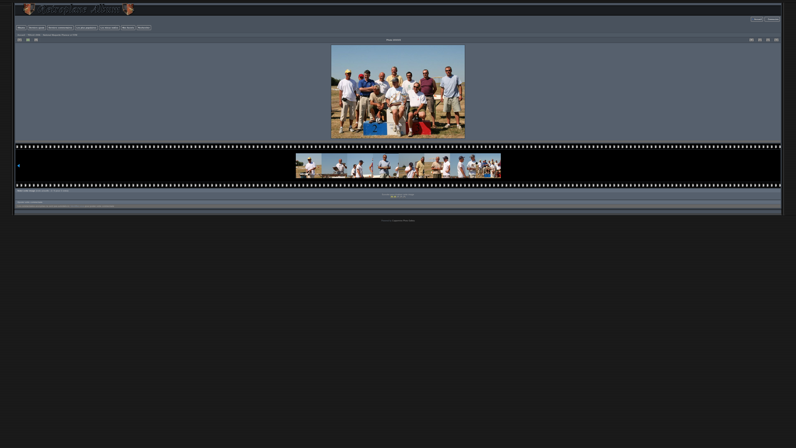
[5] (404, 197)
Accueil (758, 19)
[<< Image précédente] (760, 40)
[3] (398, 197)
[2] (395, 197)
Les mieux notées (109, 28)
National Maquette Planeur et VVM (60, 35)
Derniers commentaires (60, 28)
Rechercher (144, 28)
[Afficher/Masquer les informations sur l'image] (28, 40)
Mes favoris (128, 28)
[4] (401, 197)
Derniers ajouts (37, 28)
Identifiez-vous (77, 206)
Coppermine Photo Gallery (403, 221)
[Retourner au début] (751, 40)
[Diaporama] (36, 40)
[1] (391, 197)
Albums (21, 28)
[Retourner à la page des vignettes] (19, 40)
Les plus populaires (86, 28)
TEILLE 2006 (34, 35)
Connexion (773, 19)
